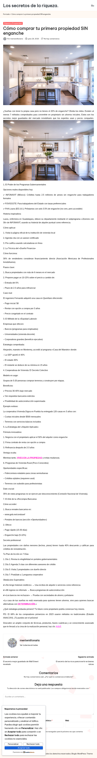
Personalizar (13, 744)
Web (67, 720)
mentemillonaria (30, 640)
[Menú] (92, 5)
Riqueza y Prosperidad (13, 23)
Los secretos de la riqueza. (30, 5)
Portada (6, 14)
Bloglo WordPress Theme (82, 754)
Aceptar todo (24, 748)
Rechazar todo (33, 744)
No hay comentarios (51, 39)
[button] (29, 645)
